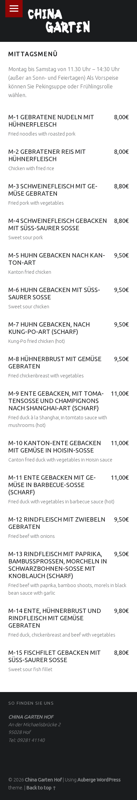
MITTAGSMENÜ (33, 53)
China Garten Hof (43, 779)
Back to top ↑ (41, 787)
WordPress (109, 779)
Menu (14, 8)
